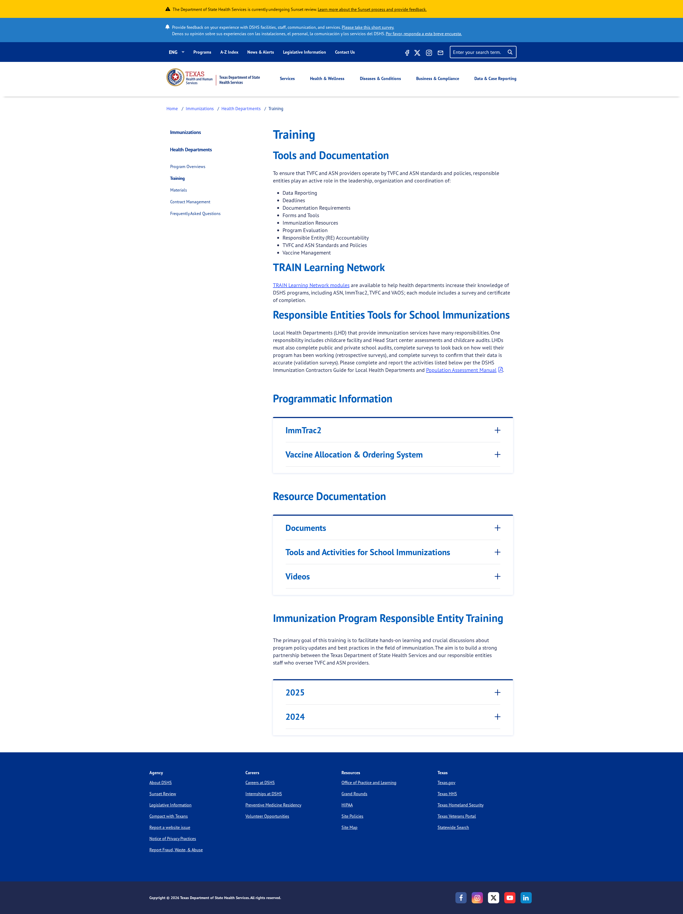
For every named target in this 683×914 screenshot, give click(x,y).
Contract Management (190, 201)
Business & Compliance (437, 78)
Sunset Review (162, 793)
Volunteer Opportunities (267, 816)
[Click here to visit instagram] (429, 54)
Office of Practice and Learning (369, 782)
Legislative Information (304, 52)
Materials (178, 190)
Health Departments (241, 108)
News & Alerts (260, 52)
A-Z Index (229, 52)
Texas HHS (447, 793)
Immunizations (200, 108)
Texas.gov (446, 782)
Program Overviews (187, 166)
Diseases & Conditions (380, 78)
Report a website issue (169, 827)
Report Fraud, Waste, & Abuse (176, 849)
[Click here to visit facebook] (406, 54)
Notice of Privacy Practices (172, 838)
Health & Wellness (327, 78)
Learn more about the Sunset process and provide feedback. (372, 9)
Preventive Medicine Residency (273, 805)
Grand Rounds (354, 793)
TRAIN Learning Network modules (311, 285)
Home (172, 108)
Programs (202, 52)
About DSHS (160, 782)
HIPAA (347, 805)
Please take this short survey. (368, 27)
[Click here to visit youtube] (510, 897)
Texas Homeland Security (460, 805)
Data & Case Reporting (495, 78)
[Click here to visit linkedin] (526, 897)
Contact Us (345, 52)
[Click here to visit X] (417, 54)
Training (177, 178)
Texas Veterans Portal (457, 816)
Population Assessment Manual (461, 370)
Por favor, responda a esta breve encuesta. (424, 33)
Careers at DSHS (260, 782)
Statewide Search (453, 827)
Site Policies (352, 816)
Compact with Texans (168, 816)
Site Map (350, 827)
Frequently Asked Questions (195, 213)
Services (287, 78)
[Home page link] (213, 77)
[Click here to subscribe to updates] (440, 54)
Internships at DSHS (263, 793)
